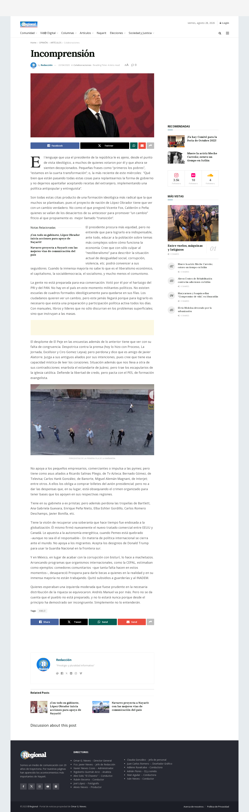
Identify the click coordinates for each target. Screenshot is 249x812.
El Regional (33, 806)
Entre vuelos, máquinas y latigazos (185, 247)
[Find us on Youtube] (48, 786)
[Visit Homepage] (29, 24)
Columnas (67, 33)
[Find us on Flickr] (56, 786)
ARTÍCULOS (55, 42)
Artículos (85, 33)
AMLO (42, 610)
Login (225, 22)
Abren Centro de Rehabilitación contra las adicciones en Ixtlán (195, 280)
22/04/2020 (64, 65)
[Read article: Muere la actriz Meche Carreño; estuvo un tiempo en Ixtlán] (176, 158)
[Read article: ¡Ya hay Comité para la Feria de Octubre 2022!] (176, 141)
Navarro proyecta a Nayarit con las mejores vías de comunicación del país (54, 251)
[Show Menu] (227, 33)
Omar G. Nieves (78, 806)
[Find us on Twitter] (31, 786)
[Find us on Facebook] (23, 786)
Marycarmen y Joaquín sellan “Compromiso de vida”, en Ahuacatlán (198, 295)
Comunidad (27, 33)
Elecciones (116, 33)
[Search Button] (220, 33)
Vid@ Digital (48, 33)
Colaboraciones (71, 42)
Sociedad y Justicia (140, 33)
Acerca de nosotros (194, 806)
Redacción (47, 65)
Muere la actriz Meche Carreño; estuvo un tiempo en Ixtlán (202, 157)
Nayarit (101, 33)
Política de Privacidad (218, 806)
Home (33, 42)
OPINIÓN (43, 42)
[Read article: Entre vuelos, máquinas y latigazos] (193, 223)
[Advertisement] (124, 7)
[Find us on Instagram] (39, 786)
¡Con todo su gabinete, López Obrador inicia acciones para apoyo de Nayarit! (55, 238)
